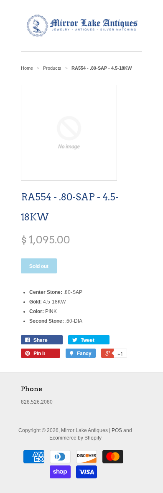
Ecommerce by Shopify (75, 438)
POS (117, 430)
